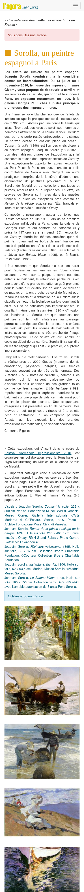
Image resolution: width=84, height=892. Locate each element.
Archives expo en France (25, 596)
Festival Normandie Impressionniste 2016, (38, 453)
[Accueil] (21, 5)
